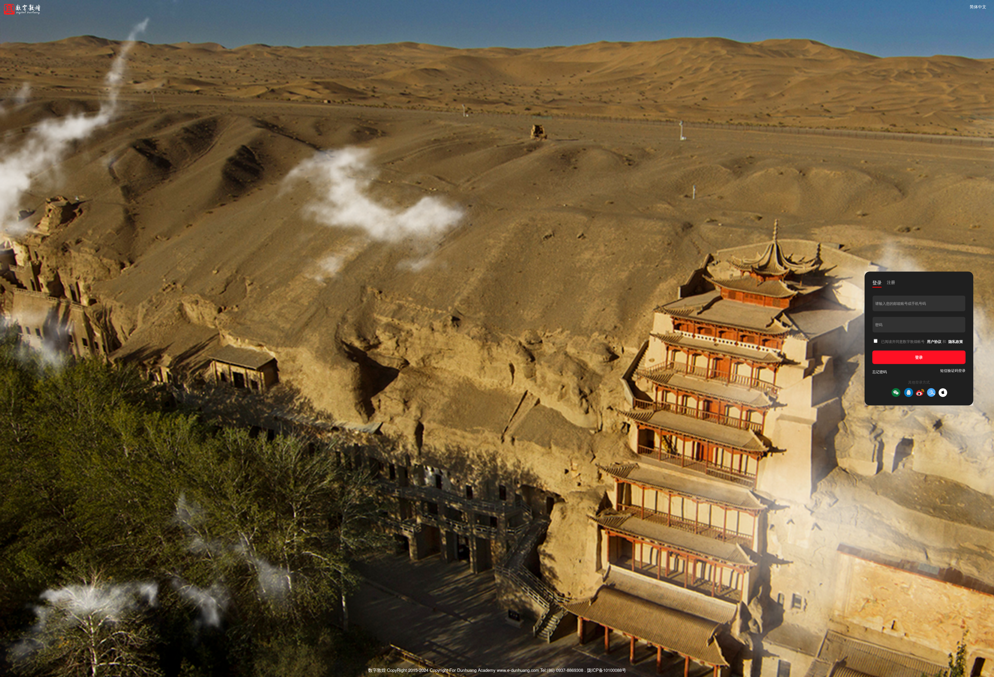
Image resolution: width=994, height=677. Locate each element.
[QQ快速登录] (908, 392)
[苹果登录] (943, 392)
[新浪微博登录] (920, 392)
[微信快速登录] (896, 392)
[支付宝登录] (931, 392)
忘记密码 (879, 371)
